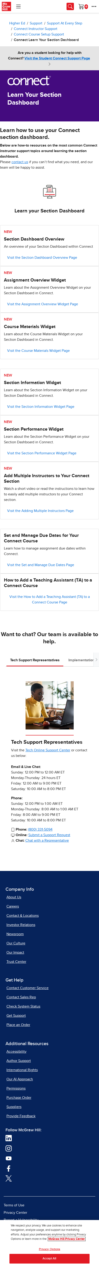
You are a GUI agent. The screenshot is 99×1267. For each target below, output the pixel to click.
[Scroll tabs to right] (96, 660)
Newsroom (15, 934)
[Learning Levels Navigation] (18, 6)
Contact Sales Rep (21, 997)
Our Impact (15, 952)
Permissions (16, 1088)
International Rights (22, 1070)
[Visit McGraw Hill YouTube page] (9, 1158)
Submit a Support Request (49, 835)
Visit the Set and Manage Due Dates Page (40, 565)
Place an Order (18, 1025)
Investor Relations (20, 925)
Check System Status (23, 1006)
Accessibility (16, 1051)
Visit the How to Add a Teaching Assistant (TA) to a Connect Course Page (49, 599)
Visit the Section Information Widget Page (40, 407)
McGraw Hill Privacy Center (66, 1239)
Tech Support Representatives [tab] (35, 660)
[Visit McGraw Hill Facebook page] (9, 1168)
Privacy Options (49, 1249)
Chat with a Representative (47, 840)
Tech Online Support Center (47, 750)
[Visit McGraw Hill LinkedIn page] (9, 1138)
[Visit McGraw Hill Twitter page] (9, 1178)
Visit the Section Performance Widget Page (41, 453)
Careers (12, 906)
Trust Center (16, 962)
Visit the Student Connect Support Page (57, 58)
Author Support (18, 1061)
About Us (13, 897)
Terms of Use (14, 1205)
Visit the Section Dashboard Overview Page (42, 257)
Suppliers (13, 1107)
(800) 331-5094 (40, 829)
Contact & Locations (22, 915)
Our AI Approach (19, 1079)
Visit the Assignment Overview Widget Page (42, 304)
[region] (49, 1243)
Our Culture (15, 943)
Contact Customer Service (27, 988)
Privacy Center (15, 1212)
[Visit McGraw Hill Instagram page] (9, 1148)
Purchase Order (18, 1097)
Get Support (16, 1015)
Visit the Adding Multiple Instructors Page (40, 511)
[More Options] (94, 6)
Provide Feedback (20, 1116)
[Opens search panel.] (70, 6)
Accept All (49, 1258)
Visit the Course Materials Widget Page (38, 351)
